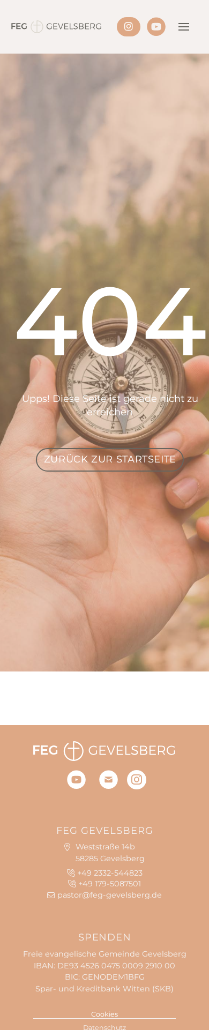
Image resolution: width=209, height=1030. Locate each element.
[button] (183, 26)
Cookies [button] (104, 1014)
